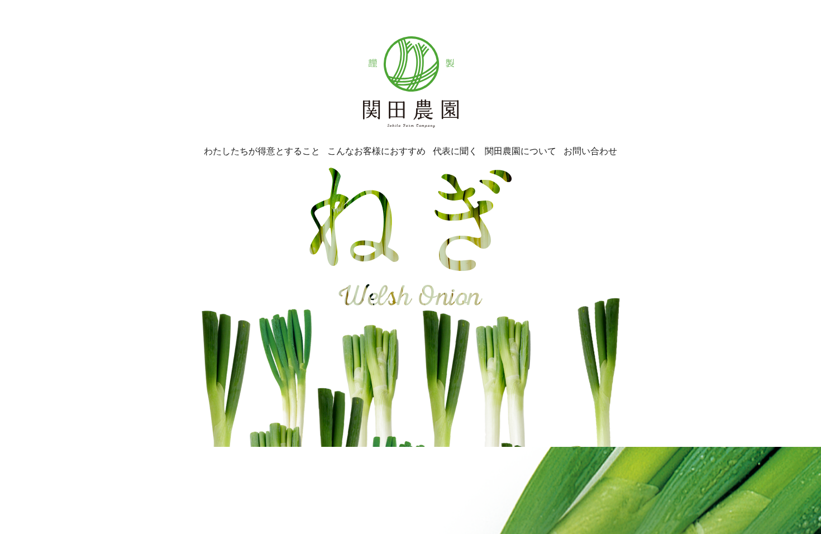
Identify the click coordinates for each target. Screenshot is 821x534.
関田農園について (520, 150)
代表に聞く (455, 150)
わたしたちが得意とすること (262, 150)
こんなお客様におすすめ (376, 150)
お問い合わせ (590, 150)
